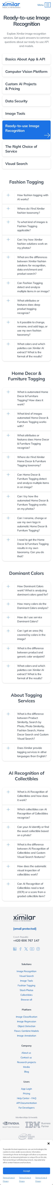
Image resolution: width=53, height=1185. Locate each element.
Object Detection (26, 1026)
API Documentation (26, 1102)
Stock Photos (26, 990)
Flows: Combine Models (26, 1030)
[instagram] (38, 949)
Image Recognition (26, 971)
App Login (26, 1088)
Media (26, 1066)
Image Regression (26, 1021)
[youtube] (32, 949)
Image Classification (26, 1016)
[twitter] (26, 949)
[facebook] (20, 949)
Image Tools (26, 980)
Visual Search (26, 975)
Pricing (26, 1093)
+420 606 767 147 (26, 940)
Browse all (26, 999)
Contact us (26, 1057)
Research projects (26, 1062)
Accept (26, 1170)
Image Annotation (26, 1035)
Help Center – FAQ (26, 1098)
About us (26, 1052)
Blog (26, 1071)
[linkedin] (14, 949)
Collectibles (26, 994)
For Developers (27, 1107)
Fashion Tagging (26, 985)
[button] (48, 1143)
